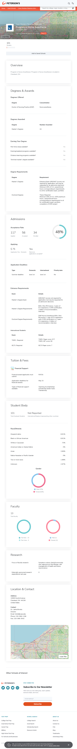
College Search (31, 720)
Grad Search (30, 724)
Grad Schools (12, 8)
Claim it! (43, 33)
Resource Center (32, 730)
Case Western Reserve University (28, 8)
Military (3, 730)
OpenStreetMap (64, 12)
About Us (55, 720)
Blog (54, 730)
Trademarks (56, 733)
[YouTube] (12, 687)
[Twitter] (3, 687)
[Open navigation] (73, 3)
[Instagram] (17, 687)
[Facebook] (8, 687)
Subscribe (38, 704)
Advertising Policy (58, 736)
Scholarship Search (32, 727)
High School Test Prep (7, 733)
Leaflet (55, 12)
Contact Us (56, 724)
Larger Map (5, 37)
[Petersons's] (11, 3)
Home (3, 8)
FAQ (54, 727)
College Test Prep (6, 720)
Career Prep (4, 727)
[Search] (69, 3)
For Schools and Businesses (9, 736)
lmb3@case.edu (20, 614)
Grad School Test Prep (7, 724)
